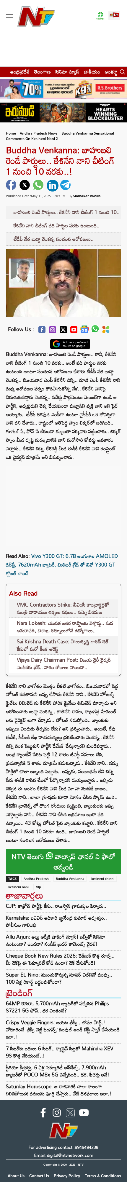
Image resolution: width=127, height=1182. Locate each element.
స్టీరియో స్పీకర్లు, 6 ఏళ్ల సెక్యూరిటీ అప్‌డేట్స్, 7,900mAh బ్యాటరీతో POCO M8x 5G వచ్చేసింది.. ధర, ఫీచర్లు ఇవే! (57, 1071)
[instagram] (56, 1114)
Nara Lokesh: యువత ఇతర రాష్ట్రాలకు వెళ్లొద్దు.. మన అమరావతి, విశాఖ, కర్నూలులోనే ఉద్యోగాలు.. (65, 627)
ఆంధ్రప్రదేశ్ (20, 71)
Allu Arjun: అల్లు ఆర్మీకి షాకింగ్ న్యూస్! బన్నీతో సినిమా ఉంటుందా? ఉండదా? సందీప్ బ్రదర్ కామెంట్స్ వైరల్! (55, 940)
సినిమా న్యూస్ (67, 71)
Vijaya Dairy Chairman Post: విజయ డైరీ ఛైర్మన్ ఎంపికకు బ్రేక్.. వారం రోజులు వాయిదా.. (64, 663)
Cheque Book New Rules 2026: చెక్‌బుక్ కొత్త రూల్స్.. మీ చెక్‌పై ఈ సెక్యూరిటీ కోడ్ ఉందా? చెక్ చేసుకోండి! (60, 959)
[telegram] (66, 186)
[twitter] (25, 186)
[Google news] (84, 331)
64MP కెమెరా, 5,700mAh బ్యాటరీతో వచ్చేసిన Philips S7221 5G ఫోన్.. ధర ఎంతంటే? (57, 1006)
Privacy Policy (67, 1176)
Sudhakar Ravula (87, 196)
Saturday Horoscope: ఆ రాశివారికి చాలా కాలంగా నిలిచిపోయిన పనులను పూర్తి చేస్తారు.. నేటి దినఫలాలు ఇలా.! (58, 1089)
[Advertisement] (63, 503)
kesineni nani (18, 887)
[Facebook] (41, 331)
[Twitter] (63, 331)
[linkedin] (52, 186)
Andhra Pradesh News (39, 133)
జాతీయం (92, 71)
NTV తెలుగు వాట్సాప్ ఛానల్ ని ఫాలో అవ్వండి (63, 861)
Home (11, 133)
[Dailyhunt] (106, 331)
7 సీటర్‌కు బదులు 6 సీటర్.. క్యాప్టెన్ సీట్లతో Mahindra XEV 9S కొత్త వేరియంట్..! (59, 1052)
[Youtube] (73, 331)
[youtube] (84, 1114)
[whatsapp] (39, 186)
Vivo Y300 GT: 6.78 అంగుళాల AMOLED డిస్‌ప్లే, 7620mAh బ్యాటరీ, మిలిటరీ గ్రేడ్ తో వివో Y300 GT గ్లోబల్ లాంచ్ (62, 564)
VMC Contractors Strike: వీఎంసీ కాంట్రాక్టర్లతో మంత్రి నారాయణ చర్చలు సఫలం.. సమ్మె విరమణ (63, 608)
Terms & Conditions (103, 1176)
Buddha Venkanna (70, 878)
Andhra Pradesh (36, 878)
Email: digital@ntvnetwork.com (63, 1155)
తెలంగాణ (42, 71)
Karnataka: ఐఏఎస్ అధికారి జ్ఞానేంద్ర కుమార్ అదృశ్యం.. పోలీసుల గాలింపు (56, 921)
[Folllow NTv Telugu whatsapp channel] (100, 16)
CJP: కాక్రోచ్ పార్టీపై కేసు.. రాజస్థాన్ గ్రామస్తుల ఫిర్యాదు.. (56, 906)
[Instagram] (52, 331)
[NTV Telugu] (36, 16)
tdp (38, 887)
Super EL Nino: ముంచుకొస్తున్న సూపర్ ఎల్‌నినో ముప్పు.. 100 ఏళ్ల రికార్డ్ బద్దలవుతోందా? (59, 978)
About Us (16, 1176)
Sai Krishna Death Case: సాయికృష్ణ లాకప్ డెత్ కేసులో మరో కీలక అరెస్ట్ (63, 645)
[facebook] (12, 186)
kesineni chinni (102, 878)
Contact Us (39, 1176)
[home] (3, 71)
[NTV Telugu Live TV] (114, 16)
